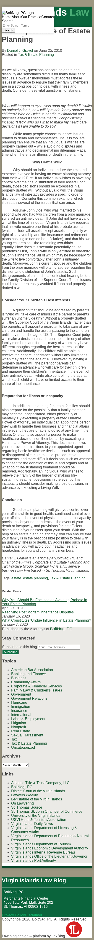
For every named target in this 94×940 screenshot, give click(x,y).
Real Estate (20, 731)
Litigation (18, 723)
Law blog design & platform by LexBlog (34, 936)
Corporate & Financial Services (36, 686)
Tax (14, 739)
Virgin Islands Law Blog (34, 880)
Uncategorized (23, 747)
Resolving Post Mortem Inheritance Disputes (38, 612)
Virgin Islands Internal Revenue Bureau (43, 852)
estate (16, 578)
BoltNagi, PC (21, 787)
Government (21, 694)
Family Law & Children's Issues (36, 690)
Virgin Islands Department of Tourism (41, 844)
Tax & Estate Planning (36, 55)
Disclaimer (33, 915)
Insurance (19, 711)
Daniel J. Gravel (20, 50)
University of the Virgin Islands (35, 815)
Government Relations (29, 698)
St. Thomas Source (26, 807)
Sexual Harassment (27, 735)
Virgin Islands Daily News (32, 824)
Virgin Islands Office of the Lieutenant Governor (49, 856)
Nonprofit (18, 727)
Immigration (20, 707)
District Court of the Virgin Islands (38, 791)
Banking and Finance (28, 674)
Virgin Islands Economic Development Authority (49, 848)
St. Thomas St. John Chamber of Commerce (46, 811)
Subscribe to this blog (19, 647)
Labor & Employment (28, 719)
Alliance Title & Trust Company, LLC (40, 783)
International (21, 715)
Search (8, 30)
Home (7, 17)
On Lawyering (22, 803)
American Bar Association (32, 670)
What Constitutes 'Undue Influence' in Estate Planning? (46, 620)
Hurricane (19, 702)
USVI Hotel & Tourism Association (38, 820)
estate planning (35, 578)
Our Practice (31, 17)
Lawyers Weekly (24, 795)
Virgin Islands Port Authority (33, 860)
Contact (47, 17)
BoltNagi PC (61, 629)
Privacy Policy (13, 915)
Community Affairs (26, 682)
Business (18, 678)
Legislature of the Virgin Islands (36, 799)
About (16, 17)
